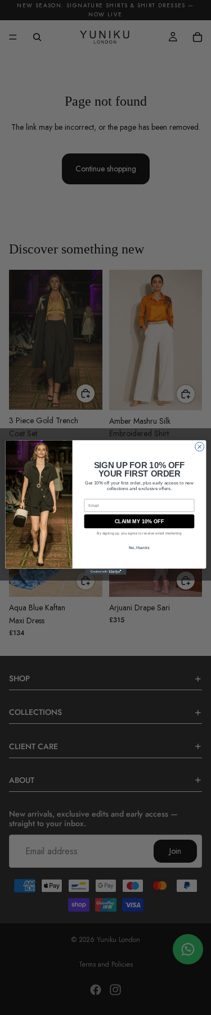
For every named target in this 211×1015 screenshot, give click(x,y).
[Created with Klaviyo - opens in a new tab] (105, 572)
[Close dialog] (199, 446)
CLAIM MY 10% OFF (138, 521)
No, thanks (139, 547)
